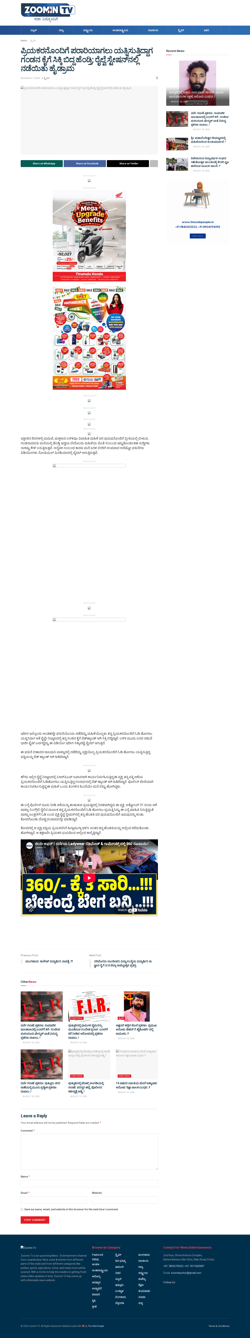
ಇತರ (206, 30)
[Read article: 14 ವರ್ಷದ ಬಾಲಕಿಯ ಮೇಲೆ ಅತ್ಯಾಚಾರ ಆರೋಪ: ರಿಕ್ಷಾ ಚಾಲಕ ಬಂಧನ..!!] (137, 1064)
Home (24, 40)
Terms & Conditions (219, 1326)
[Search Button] (225, 30)
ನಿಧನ (118, 1272)
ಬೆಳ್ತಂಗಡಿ (119, 1303)
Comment (28, 1130)
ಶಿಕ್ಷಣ (141, 1284)
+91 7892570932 (173, 1266)
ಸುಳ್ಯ (140, 1303)
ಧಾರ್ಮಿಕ (119, 1266)
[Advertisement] (162, 12)
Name (25, 1176)
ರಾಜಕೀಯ (153, 30)
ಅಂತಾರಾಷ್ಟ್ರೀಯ (120, 30)
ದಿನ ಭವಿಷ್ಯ (120, 1260)
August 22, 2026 (30, 1096)
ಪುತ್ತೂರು (119, 1284)
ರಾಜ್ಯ (61, 30)
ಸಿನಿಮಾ (141, 1297)
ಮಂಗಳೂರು (144, 1254)
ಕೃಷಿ (94, 1300)
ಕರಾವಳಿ (96, 1294)
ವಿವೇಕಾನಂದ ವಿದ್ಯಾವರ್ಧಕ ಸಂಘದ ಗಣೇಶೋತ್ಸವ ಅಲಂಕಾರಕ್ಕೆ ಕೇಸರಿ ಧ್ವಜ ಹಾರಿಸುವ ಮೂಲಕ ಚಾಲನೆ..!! (210, 162)
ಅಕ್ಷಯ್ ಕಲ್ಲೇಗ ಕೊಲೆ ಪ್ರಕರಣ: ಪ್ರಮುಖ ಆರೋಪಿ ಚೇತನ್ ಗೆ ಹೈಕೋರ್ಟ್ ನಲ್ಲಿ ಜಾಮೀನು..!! (136, 1029)
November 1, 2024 (30, 78)
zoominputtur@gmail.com (186, 1272)
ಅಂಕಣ (95, 1264)
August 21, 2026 (78, 1096)
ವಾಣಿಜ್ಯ (141, 1278)
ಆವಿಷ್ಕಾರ (96, 1282)
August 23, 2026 (30, 1042)
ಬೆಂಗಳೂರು (120, 1297)
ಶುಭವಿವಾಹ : (144, 1291)
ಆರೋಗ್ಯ (96, 1276)
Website (97, 1192)
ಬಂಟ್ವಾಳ (119, 1291)
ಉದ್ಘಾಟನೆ (97, 1288)
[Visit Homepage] (48, 13)
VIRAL (95, 1259)
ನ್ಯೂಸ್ (34, 30)
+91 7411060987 (194, 1266)
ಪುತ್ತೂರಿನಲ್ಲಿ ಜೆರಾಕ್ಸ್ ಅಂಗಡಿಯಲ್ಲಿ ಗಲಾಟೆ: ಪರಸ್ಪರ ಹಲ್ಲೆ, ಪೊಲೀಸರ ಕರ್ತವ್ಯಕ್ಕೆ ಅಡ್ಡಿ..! (85, 1087)
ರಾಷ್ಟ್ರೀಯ (88, 30)
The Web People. (96, 1326)
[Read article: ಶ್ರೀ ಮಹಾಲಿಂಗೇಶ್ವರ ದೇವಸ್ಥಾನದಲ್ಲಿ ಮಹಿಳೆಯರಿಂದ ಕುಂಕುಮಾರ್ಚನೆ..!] (177, 144)
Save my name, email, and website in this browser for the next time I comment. (71, 1209)
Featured (29, 1018)
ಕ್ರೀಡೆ (94, 1306)
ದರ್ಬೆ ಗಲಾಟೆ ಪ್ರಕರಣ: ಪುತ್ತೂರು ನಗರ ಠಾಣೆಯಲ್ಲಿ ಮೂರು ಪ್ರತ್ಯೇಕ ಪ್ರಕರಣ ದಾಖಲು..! (40, 1087)
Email (25, 1193)
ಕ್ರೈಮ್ (181, 30)
